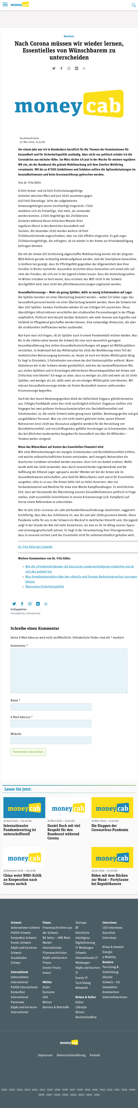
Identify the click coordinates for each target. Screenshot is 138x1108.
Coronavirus (33, 613)
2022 (34, 1090)
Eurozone (49, 992)
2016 (80, 1090)
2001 (97, 1095)
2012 (109, 1090)
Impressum (45, 1055)
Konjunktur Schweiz (23, 938)
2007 (49, 1095)
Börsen (47, 1002)
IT (76, 927)
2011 (116, 1090)
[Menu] (5, 5)
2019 (57, 1090)
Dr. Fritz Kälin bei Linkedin (35, 547)
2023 (27, 1090)
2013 (102, 1090)
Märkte (47, 982)
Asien (46, 987)
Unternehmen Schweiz (25, 927)
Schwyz (15, 962)
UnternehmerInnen (114, 997)
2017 (72, 1090)
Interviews (109, 922)
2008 (41, 1095)
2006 (57, 1095)
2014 (95, 1090)
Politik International (24, 987)
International (19, 972)
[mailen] (84, 68)
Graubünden (19, 958)
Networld (81, 987)
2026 (4, 1090)
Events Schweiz (21, 942)
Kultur (79, 1002)
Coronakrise (18, 613)
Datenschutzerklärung (71, 1055)
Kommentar (19, 645)
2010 (124, 1090)
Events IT (81, 978)
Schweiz (16, 922)
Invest (47, 973)
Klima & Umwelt (113, 947)
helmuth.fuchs (31, 138)
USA (45, 997)
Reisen (79, 1012)
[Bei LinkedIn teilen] (76, 68)
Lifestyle (81, 1007)
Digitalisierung (85, 942)
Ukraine (107, 977)
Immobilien (109, 987)
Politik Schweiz (21, 932)
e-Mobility (109, 957)
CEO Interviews (112, 927)
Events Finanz (52, 967)
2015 (87, 1090)
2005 (65, 1095)
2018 (65, 1090)
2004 (73, 1095)
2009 (132, 1090)
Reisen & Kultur (85, 997)
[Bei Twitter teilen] (54, 68)
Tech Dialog (83, 983)
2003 (81, 1095)
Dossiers (69, 36)
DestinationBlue (86, 1017)
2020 (50, 1090)
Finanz (47, 922)
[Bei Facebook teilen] (61, 68)
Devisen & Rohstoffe (56, 1007)
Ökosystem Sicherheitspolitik (44, 586)
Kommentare (110, 992)
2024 (19, 1090)
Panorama (17, 1002)
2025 (12, 1090)
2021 (42, 1090)
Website (16, 734)
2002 (89, 1095)
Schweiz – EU (111, 982)
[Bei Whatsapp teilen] (69, 68)
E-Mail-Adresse (22, 717)
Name (15, 700)
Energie (107, 952)
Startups (81, 922)
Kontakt (95, 1055)
